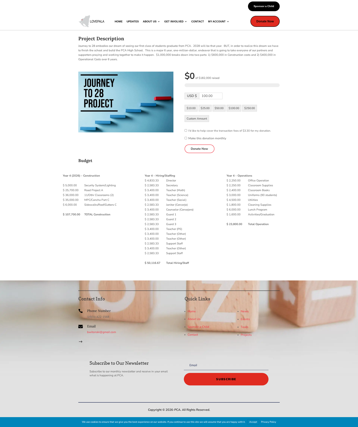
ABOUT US (149, 21)
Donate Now (265, 21)
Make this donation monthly (207, 138)
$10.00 (191, 108)
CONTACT (197, 21)
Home (192, 311)
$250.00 (249, 108)
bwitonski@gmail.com (101, 332)
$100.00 (234, 108)
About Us (194, 319)
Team (244, 327)
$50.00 (219, 108)
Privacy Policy (268, 422)
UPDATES (133, 21)
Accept (253, 422)
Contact (193, 335)
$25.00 (205, 108)
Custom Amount (197, 118)
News (245, 311)
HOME (119, 21)
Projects (246, 335)
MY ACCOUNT (217, 21)
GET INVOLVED (173, 21)
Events (245, 319)
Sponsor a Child (264, 6)
